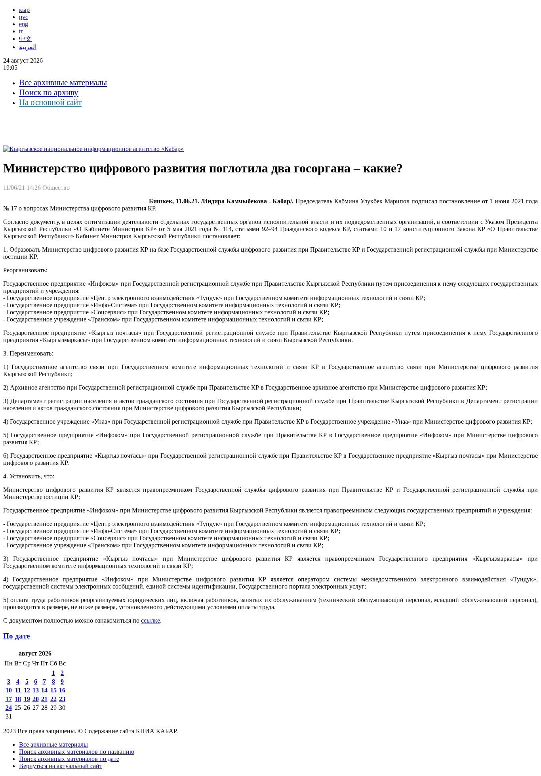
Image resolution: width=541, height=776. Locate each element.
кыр (24, 9)
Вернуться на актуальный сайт (60, 766)
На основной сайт (50, 102)
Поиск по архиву (48, 92)
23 (62, 699)
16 (62, 690)
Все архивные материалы (63, 82)
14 (44, 690)
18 (18, 699)
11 (18, 690)
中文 (25, 38)
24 (9, 707)
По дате (16, 636)
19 (27, 699)
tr (21, 31)
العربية (27, 47)
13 (35, 690)
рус (23, 16)
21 (44, 699)
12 (27, 690)
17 (9, 699)
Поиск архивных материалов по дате (69, 758)
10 (9, 690)
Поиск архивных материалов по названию (76, 751)
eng (23, 24)
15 (53, 690)
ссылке (150, 620)
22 (53, 699)
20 (35, 699)
